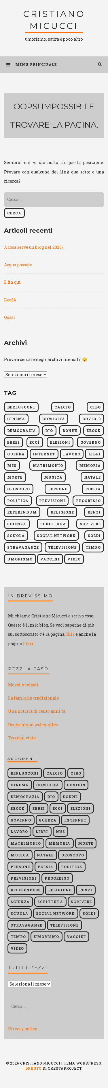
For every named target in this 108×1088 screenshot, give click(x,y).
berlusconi (21, 407)
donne (69, 430)
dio (49, 430)
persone (57, 489)
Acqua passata (18, 264)
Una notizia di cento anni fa (36, 711)
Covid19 (91, 418)
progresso (88, 500)
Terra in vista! (22, 738)
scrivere (90, 524)
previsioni (52, 500)
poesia (93, 489)
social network (56, 535)
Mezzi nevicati (23, 685)
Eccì (35, 442)
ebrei (13, 442)
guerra (16, 454)
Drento (33, 1068)
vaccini (50, 559)
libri (94, 454)
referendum (22, 512)
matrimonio (48, 465)
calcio (62, 407)
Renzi (94, 512)
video (74, 559)
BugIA (10, 300)
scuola (16, 535)
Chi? (70, 634)
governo (90, 442)
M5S (11, 465)
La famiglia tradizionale (33, 698)
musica (53, 477)
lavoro (71, 454)
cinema (16, 418)
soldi (94, 535)
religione (62, 512)
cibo (95, 407)
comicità (53, 418)
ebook (94, 430)
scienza (16, 524)
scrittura (53, 524)
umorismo (20, 559)
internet (44, 454)
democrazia (21, 430)
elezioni (60, 442)
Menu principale (36, 64)
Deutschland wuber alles (33, 724)
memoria (90, 465)
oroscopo (18, 489)
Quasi (9, 317)
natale (92, 477)
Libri (28, 643)
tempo (93, 547)
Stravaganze (23, 547)
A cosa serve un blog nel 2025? (34, 247)
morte (14, 477)
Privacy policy (22, 1028)
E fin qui (12, 282)
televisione (62, 547)
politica (18, 500)
